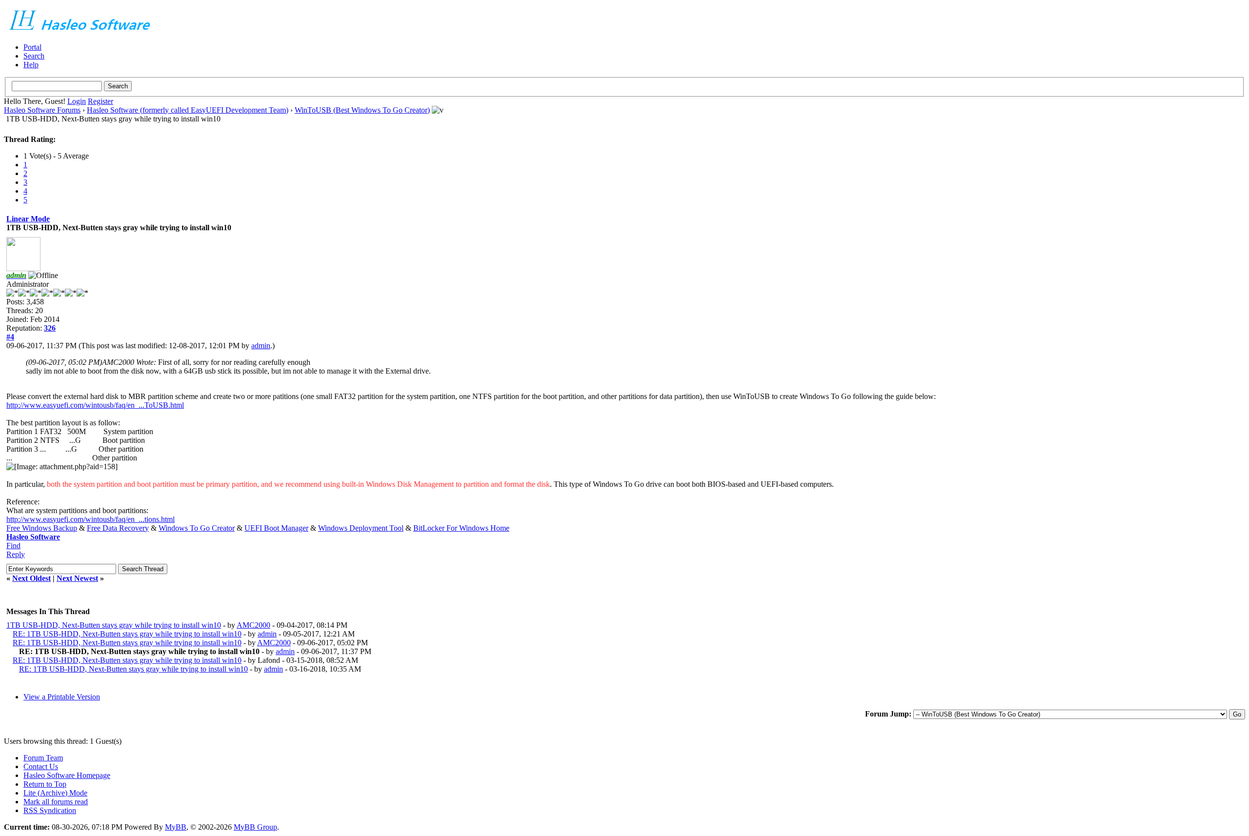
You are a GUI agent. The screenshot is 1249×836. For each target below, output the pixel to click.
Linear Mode (28, 219)
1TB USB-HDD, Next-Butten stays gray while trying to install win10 (113, 625)
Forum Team (43, 758)
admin (260, 345)
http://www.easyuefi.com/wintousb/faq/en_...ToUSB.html (95, 405)
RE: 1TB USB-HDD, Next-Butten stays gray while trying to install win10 (127, 634)
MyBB (175, 827)
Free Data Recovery (118, 528)
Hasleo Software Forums (42, 110)
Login (76, 101)
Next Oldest (31, 578)
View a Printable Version (61, 697)
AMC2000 (253, 625)
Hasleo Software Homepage (66, 775)
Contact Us (40, 766)
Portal (32, 47)
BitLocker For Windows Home (461, 528)
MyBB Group (255, 827)
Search (33, 56)
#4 (10, 337)
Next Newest (77, 578)
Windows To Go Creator (197, 528)
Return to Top (44, 784)
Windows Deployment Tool (360, 528)
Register (100, 101)
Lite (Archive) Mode (55, 793)
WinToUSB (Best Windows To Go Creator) (362, 110)
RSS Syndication (49, 810)
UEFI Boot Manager (276, 528)
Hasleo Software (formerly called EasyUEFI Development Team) (187, 110)
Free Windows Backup (41, 528)
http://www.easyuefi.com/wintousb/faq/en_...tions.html (90, 519)
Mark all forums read (55, 801)
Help (31, 64)
